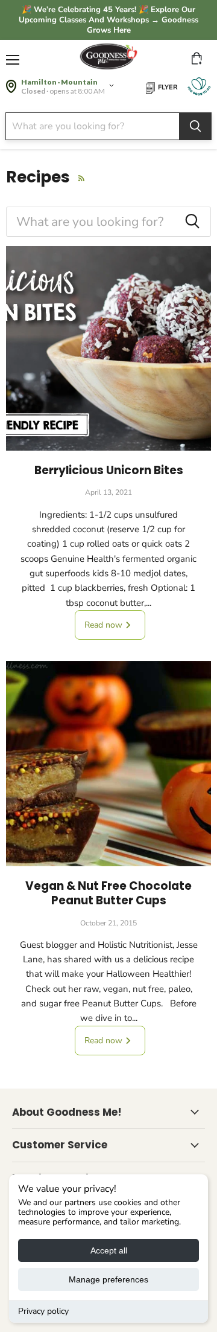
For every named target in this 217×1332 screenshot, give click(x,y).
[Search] (195, 126)
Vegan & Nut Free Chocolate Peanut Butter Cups (108, 893)
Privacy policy (43, 1311)
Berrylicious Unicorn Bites (108, 470)
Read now (104, 625)
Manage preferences (108, 1279)
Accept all (108, 1250)
